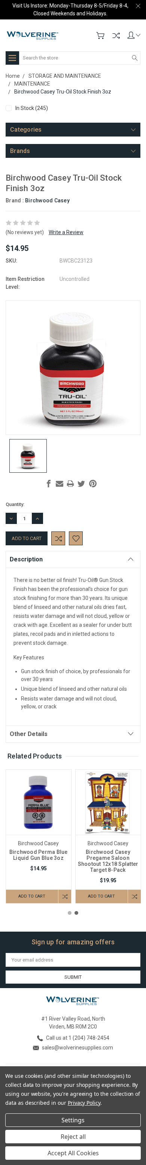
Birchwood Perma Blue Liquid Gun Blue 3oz (38, 855)
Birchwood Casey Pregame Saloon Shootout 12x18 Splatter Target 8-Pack (108, 861)
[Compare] (116, 35)
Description (26, 559)
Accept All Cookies (73, 1153)
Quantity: (15, 504)
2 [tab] (76, 913)
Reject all (73, 1136)
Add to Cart (31, 896)
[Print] (70, 483)
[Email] (59, 483)
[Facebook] (48, 483)
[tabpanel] (38, 836)
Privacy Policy (84, 1102)
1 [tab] (70, 913)
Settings (73, 1120)
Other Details (29, 734)
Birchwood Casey (47, 200)
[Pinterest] (93, 483)
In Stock (31, 108)
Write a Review (66, 232)
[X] (81, 483)
